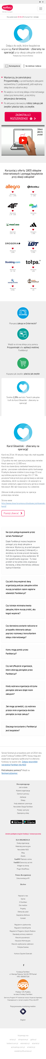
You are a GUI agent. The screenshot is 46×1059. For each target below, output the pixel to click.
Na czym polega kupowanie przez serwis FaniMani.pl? (20, 534)
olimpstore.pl (23, 1039)
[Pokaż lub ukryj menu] (40, 8)
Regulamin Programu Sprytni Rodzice (22, 931)
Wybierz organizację (23, 791)
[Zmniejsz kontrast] (40, 2)
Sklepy (23, 800)
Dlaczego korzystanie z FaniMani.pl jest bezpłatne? (21, 728)
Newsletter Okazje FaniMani (23, 807)
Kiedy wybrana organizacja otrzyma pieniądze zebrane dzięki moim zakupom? (21, 690)
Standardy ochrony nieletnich (23, 934)
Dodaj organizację (23, 843)
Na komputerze (14, 66)
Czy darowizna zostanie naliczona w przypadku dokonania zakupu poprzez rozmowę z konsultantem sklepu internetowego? (21, 631)
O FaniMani (23, 902)
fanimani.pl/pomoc (9, 773)
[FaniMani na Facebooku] (23, 965)
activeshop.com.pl (18, 1047)
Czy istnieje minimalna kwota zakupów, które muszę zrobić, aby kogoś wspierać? (21, 609)
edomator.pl (25, 1043)
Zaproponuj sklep (23, 813)
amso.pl (13, 1039)
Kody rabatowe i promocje (23, 803)
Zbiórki (23, 856)
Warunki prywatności (22, 937)
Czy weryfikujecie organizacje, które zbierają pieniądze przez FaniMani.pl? (19, 670)
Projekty (23, 908)
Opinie (23, 899)
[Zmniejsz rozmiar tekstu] (43, 2)
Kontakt (23, 918)
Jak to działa (23, 787)
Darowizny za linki (23, 862)
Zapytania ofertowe (23, 915)
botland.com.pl (12, 1043)
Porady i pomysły (23, 810)
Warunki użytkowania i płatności (23, 944)
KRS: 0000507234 (23, 976)
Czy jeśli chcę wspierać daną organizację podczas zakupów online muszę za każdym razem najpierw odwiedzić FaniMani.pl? (22, 587)
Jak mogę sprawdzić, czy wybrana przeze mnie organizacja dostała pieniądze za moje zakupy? (21, 710)
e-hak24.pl (31, 1047)
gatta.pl (33, 1039)
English (23, 1020)
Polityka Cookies (23, 947)
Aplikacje (23, 797)
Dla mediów (23, 905)
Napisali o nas (23, 896)
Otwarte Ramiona (27, 56)
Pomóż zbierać (12, 513)
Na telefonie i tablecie (33, 66)
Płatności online (23, 859)
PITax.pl (31, 1000)
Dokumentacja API (23, 878)
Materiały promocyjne (23, 846)
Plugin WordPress (23, 869)
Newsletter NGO (23, 849)
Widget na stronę (23, 866)
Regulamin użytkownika (22, 925)
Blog (23, 853)
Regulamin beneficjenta (22, 928)
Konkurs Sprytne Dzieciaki (23, 953)
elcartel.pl (35, 1043)
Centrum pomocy (23, 794)
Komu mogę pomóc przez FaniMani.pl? (17, 651)
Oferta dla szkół (23, 912)
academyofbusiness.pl (23, 1051)
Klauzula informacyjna (22, 941)
